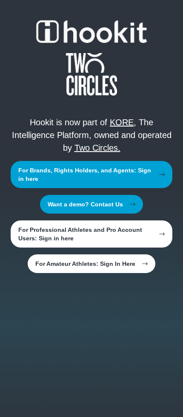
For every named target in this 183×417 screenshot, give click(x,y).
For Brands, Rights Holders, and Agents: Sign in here (84, 174)
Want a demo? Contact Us (85, 204)
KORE (122, 122)
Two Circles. (97, 147)
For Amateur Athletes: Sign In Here (85, 263)
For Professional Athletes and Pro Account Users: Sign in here (80, 234)
